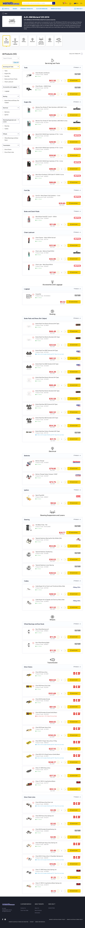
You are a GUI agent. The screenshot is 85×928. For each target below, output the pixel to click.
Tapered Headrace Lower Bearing (45, 565)
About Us (37, 908)
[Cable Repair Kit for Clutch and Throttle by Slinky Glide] (29, 589)
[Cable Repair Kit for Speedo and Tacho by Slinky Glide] (29, 602)
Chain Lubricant (9, 82)
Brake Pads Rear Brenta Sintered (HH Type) (47, 377)
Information (37, 912)
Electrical (5, 108)
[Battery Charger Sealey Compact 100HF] (29, 477)
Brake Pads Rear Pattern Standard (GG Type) (48, 431)
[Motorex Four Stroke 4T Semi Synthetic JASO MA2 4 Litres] (29, 123)
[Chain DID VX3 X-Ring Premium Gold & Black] (29, 756)
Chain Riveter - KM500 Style (43, 86)
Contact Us (23, 908)
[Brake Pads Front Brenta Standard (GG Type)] (29, 340)
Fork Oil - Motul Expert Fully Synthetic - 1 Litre (48, 195)
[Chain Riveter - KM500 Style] (29, 89)
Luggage (7, 91)
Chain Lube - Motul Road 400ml (44, 264)
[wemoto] (8, 904)
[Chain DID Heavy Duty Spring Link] (29, 818)
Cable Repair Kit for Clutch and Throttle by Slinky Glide (50, 586)
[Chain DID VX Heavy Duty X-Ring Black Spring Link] (29, 859)
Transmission (6, 145)
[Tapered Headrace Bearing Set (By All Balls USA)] (29, 541)
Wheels (5, 134)
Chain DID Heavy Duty (41, 672)
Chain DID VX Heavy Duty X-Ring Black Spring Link (49, 856)
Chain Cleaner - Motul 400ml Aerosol (46, 237)
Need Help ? (79, 8)
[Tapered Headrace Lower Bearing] (29, 568)
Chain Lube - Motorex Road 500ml (45, 251)
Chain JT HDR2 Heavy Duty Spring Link (46, 869)
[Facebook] (2, 919)
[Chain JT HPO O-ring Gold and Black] (29, 784)
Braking (5, 96)
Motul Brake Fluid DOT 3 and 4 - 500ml (46, 216)
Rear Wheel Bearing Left (42, 629)
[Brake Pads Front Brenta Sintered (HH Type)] (29, 326)
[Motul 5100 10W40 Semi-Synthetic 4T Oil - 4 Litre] (29, 164)
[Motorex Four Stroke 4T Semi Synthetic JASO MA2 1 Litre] (29, 110)
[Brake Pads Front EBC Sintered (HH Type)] (29, 353)
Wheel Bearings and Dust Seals (11, 139)
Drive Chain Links (9, 152)
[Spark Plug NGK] (29, 498)
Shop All (6, 8)
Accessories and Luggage (10, 87)
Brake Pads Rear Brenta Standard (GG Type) (48, 391)
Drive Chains (8, 149)
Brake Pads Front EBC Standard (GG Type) (47, 364)
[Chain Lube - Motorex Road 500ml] (29, 254)
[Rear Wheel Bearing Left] (29, 632)
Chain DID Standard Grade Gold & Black (46, 712)
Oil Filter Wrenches (41, 8)
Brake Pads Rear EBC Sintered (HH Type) (47, 404)
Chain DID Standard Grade (43, 699)
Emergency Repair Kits (26, 8)
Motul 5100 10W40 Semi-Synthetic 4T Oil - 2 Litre (49, 147)
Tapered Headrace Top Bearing (44, 551)
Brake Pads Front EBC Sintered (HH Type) (47, 350)
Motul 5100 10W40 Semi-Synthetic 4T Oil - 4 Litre (49, 161)
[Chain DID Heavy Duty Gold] (29, 686)
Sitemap (32, 921)
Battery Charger (40, 461)
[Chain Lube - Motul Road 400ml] (29, 267)
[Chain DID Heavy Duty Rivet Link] (29, 805)
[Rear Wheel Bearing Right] (29, 645)
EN (77, 3)
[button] (66, 3)
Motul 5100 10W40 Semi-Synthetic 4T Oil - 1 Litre (49, 134)
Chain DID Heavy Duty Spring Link (45, 816)
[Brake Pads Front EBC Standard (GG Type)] (29, 366)
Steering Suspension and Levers (9, 121)
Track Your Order (24, 910)
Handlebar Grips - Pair (41, 525)
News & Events (38, 910)
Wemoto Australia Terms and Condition (18, 921)
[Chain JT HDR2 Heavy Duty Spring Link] (29, 872)
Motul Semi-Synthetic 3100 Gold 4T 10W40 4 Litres (50, 174)
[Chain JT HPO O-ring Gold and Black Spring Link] (29, 886)
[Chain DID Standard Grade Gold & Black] (29, 713)
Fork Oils (7, 76)
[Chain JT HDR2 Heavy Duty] (29, 770)
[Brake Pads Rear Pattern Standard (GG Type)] (29, 432)
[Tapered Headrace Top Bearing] (29, 554)
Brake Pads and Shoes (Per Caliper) (12, 101)
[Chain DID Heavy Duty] (29, 675)
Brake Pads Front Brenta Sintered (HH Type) (47, 323)
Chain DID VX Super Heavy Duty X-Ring (46, 741)
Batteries (7, 112)
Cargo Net (38, 294)
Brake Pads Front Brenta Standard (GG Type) (48, 337)
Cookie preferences (40, 921)
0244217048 (51, 908)
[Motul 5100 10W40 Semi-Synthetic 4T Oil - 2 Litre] (29, 150)
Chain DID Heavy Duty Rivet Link (44, 802)
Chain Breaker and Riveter (43, 73)
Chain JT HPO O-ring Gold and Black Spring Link (49, 883)
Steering (7, 126)
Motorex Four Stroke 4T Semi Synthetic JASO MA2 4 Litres (51, 120)
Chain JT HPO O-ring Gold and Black (45, 781)
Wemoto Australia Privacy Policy (57, 919)
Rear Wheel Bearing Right (42, 642)
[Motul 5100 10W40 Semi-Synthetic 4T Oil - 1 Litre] (29, 137)
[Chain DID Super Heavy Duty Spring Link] (29, 845)
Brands (15, 8)
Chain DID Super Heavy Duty (43, 727)
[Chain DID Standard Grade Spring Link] (29, 832)
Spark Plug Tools (56, 8)
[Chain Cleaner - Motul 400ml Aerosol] (29, 240)
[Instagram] (5, 919)
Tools (6, 71)
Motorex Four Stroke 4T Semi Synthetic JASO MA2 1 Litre (51, 107)
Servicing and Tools (8, 66)
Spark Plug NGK (40, 495)
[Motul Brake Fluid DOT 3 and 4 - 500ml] (29, 219)
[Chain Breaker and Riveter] (29, 75)
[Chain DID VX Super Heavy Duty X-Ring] (29, 742)
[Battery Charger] (29, 463)
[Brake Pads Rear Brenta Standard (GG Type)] (29, 393)
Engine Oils (8, 73)
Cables (6, 128)
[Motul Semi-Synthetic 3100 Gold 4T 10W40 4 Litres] (29, 177)
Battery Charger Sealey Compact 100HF (46, 474)
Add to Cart (75, 80)
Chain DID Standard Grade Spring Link (46, 829)
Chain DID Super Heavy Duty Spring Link (46, 842)
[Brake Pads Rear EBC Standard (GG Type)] (29, 420)
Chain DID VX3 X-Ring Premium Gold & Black (48, 754)
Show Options (74, 203)
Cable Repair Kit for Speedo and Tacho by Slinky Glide (50, 599)
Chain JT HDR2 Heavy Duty (43, 768)
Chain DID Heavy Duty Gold (43, 685)
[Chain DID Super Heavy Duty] (29, 730)
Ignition (7, 114)
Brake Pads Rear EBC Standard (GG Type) (47, 418)
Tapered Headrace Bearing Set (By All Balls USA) (49, 538)
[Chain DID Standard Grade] (29, 702)
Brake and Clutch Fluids (11, 79)
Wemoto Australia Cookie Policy (75, 919)
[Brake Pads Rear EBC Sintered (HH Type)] (29, 407)
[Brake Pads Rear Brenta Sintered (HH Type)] (29, 380)
